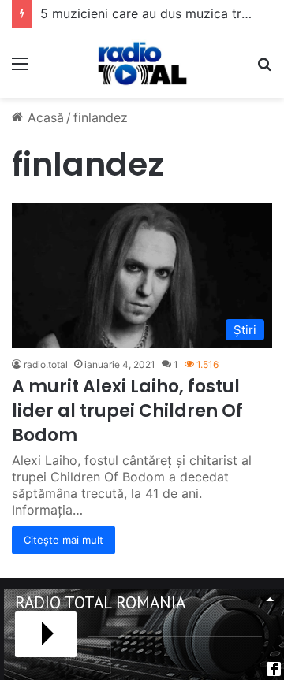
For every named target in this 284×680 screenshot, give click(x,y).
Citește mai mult (63, 539)
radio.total (46, 364)
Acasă (44, 117)
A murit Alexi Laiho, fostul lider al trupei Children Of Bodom (127, 411)
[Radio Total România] (142, 63)
